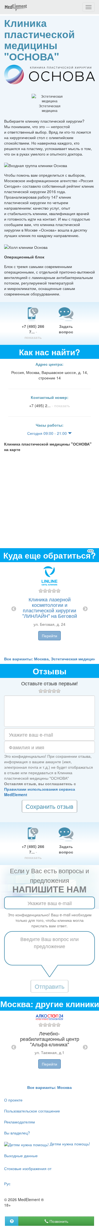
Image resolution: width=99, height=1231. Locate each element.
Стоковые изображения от (27, 1168)
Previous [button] (13, 609)
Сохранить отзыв (49, 806)
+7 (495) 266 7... (33, 331)
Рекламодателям (19, 1122)
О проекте (13, 1100)
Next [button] (85, 609)
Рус (7, 1183)
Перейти (49, 635)
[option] (49, 609)
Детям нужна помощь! (69, 1144)
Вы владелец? (17, 1133)
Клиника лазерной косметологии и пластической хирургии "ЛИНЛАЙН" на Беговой (49, 607)
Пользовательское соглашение (32, 1111)
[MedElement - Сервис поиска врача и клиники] (15, 7)
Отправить (49, 986)
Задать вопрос (66, 328)
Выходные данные (21, 1155)
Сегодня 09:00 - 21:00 (47, 433)
